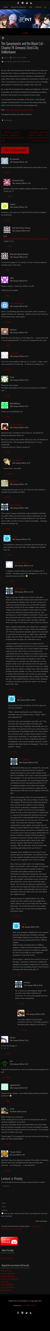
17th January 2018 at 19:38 (35, 1012)
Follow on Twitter (7, 1256)
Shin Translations (7, 1282)
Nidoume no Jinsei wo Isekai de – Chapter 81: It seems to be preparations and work (13, 134)
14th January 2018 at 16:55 (19, 425)
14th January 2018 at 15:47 (19, 404)
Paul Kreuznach (16, 423)
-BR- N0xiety (15, 503)
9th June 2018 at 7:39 (17, 1153)
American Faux (6, 1268)
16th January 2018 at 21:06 (28, 760)
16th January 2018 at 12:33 (24, 590)
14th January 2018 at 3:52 (21, 229)
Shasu (6, 57)
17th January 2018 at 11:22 (19, 1062)
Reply (8, 171)
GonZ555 (14, 351)
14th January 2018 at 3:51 (18, 255)
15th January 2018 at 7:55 (18, 482)
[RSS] (31, 3)
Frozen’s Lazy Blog (8, 1274)
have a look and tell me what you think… (20, 108)
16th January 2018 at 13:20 (19, 1038)
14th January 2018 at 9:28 (18, 330)
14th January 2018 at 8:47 (18, 279)
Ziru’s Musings (6, 1288)
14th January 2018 (19, 57)
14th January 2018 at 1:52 (18, 160)
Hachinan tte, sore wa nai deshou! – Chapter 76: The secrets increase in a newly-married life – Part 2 (38, 134)
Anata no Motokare (8, 1271)
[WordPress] (22, 3)
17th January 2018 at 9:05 (30, 925)
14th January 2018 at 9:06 (18, 304)
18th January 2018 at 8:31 (18, 1086)
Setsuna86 (4, 1280)
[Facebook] (18, 3)
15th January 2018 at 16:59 (19, 506)
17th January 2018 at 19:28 (33, 983)
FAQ (30, 7)
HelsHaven (17, 458)
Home (5, 7)
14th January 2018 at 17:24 (21, 181)
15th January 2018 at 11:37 (21, 461)
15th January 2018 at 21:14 (24, 564)
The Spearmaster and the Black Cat (17, 61)
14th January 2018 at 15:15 (19, 378)
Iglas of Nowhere (17, 302)
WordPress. (33, 1303)
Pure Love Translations (9, 1277)
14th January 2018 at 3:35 (18, 205)
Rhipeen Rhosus (21, 561)
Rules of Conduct (18, 7)
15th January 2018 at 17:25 (21, 537)
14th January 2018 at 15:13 (19, 354)
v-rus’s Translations (8, 1285)
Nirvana (24, 1303)
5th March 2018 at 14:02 (18, 1110)
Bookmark (8, 119)
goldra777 (14, 480)
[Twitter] (27, 3)
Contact (38, 7)
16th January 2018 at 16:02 (26, 698)
